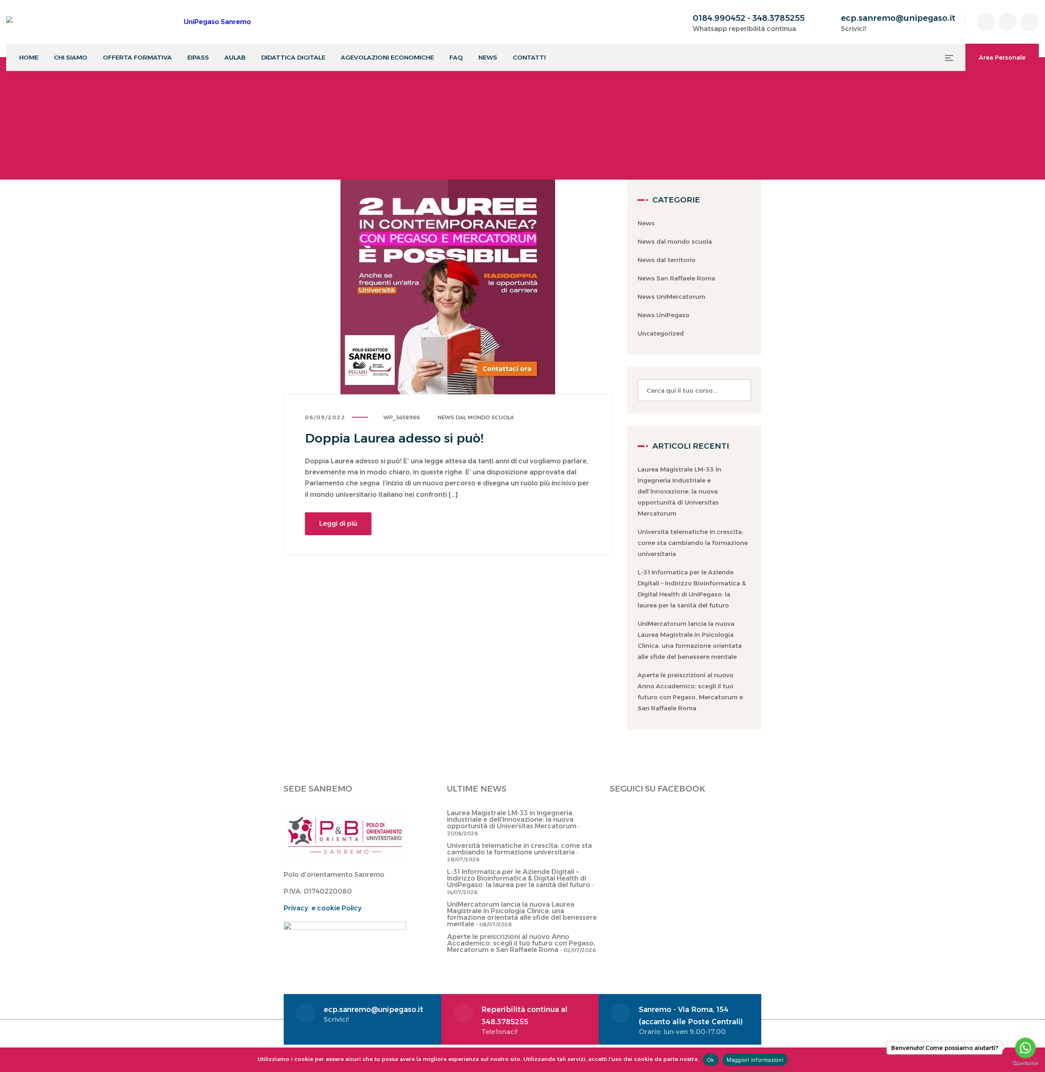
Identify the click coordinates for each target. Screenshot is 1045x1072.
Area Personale (1002, 57)
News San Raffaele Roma (676, 278)
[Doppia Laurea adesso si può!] (448, 287)
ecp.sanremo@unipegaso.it (898, 18)
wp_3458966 (401, 417)
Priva (292, 908)
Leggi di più (338, 523)
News (646, 223)
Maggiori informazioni (755, 1059)
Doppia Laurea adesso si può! (394, 438)
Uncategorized (661, 333)
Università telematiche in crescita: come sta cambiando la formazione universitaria (693, 543)
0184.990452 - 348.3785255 (749, 18)
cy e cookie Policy (331, 908)
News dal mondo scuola (476, 417)
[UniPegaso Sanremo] (128, 21)
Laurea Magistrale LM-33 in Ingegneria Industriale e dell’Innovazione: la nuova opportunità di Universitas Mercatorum (679, 491)
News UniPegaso (663, 315)
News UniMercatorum (671, 296)
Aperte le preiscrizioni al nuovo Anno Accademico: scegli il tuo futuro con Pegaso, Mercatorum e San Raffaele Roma (521, 943)
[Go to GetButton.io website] (1025, 1063)
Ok (710, 1059)
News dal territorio (667, 260)
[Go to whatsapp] (1025, 1048)
